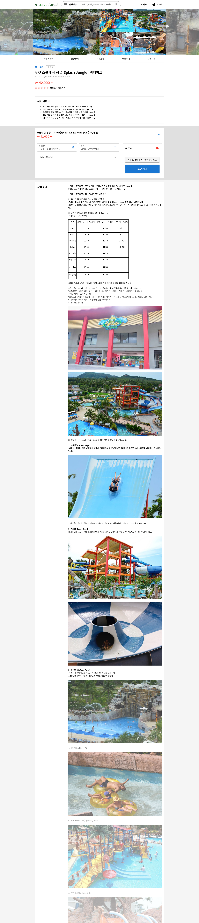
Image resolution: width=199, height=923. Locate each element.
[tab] (48, 58)
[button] (78, 157)
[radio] (36, 88)
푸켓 (41, 67)
